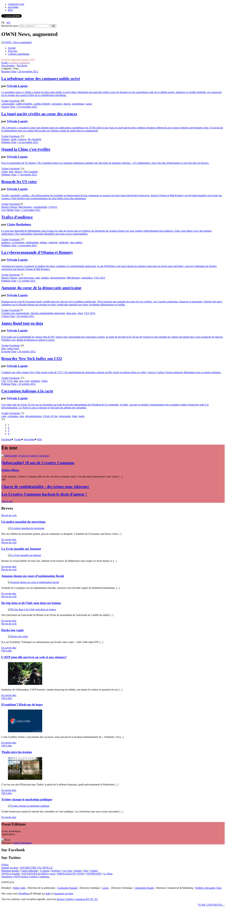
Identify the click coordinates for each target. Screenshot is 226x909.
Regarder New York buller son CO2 (31, 358)
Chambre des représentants (15, 313)
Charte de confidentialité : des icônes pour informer (45, 486)
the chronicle (34, 139)
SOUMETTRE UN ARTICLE (36, 867)
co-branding (18, 242)
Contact (94, 870)
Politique (6, 142)
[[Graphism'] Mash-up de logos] (25, 731)
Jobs (85, 870)
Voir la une (7, 501)
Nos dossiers (8, 65)
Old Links (6, 650)
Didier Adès (19, 887)
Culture (5, 316)
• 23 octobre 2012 (26, 384)
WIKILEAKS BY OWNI (70, 873)
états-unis (71, 313)
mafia (81, 416)
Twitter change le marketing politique (26, 799)
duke (48, 893)
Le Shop (108, 873)
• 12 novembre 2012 (27, 142)
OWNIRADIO (94, 873)
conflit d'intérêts (24, 103)
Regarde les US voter (19, 181)
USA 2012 (99, 277)
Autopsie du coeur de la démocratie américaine (41, 288)
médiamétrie (32, 242)
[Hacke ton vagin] (18, 636)
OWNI (16, 876)
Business (6, 71)
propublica (87, 277)
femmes (5, 139)
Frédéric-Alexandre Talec (208, 887)
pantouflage (78, 103)
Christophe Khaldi (144, 887)
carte (3, 416)
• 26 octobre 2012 (26, 351)
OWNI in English (10, 873)
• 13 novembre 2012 (26, 106)
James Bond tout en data (22, 323)
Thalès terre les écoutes (16, 752)
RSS (10, 10)
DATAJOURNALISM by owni (38, 873)
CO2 (9, 381)
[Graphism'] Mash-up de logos (22, 704)
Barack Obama (9, 207)
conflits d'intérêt (41, 103)
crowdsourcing (26, 277)
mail (37, 277)
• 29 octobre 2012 (24, 316)
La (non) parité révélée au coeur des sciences (39, 114)
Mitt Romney (25, 207)
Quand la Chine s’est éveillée (25, 149)
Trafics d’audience (17, 217)
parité (14, 139)
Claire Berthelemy (19, 224)
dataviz (67, 103)
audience (6, 242)
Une (3, 210)
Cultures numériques (18, 54)
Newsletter (29, 439)
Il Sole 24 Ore (50, 416)
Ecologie (6, 351)
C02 (3, 381)
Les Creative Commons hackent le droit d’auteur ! (44, 494)
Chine (4, 171)
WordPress (23, 893)
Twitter (5, 100)
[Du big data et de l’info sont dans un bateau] (32, 609)
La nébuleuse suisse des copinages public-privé (40, 78)
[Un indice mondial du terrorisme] (26, 528)
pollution (35, 381)
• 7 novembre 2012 (27, 174)
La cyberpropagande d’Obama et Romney (37, 252)
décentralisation (33, 416)
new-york (24, 381)
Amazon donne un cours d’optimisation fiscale (32, 576)
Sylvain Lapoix (17, 86)
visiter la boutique (22, 842)
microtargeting (57, 277)
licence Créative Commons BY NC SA (77, 899)
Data (13, 71)
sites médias (76, 242)
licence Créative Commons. (35, 876)
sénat (80, 313)
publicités (64, 242)
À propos (44, 870)
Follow (5, 864)
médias (43, 242)
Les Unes (67, 870)
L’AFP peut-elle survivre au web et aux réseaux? (34, 657)
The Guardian (30, 171)
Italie (74, 416)
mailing (45, 277)
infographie (65, 416)
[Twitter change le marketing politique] (28, 805)
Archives (56, 870)
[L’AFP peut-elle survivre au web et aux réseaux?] (25, 684)
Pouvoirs (12, 51)
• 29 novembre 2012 (27, 71)
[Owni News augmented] (16, 42)
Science (5, 106)
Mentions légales (10, 870)
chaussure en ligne (63, 893)
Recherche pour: (10, 25)
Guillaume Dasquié (67, 887)
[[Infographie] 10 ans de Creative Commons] (25, 455)
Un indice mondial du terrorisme (23, 521)
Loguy (105, 887)
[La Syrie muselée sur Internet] (24, 555)
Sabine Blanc (10, 470)
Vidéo (44, 381)
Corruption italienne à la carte (27, 391)
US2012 (52, 207)
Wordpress (6, 876)
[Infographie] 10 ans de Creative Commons (37, 463)
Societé (12, 48)
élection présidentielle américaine (48, 313)
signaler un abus (9, 867)
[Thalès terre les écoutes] (25, 778)
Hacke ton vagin (12, 630)
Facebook (14, 100)
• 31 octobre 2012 (26, 280)
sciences (22, 139)
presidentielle (40, 207)
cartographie (7, 103)
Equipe (78, 870)
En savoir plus (8, 539)
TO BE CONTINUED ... (211, 904)
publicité (52, 242)
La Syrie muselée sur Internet (21, 549)
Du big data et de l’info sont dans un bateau (31, 603)
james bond (13, 348)
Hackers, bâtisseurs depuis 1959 (18, 59)
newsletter (13, 7)
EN (8, 22)
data (11, 171)
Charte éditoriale (29, 870)
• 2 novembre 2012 (30, 210)
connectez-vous (16, 4)
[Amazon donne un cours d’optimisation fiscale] (33, 582)
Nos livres (22, 65)
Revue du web (9, 515)
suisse (89, 103)
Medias (10, 210)
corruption (56, 103)
